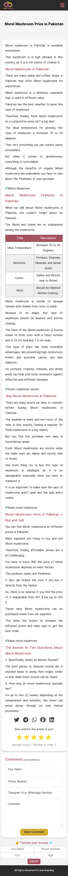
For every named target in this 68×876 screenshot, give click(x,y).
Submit (34, 861)
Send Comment (34, 832)
